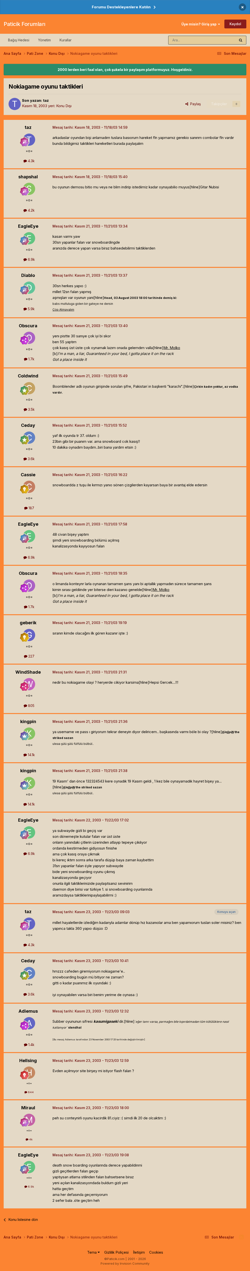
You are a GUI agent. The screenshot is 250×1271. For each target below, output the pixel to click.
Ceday (28, 425)
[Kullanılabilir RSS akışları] (241, 1237)
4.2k (31, 210)
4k (30, 1139)
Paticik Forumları (24, 24)
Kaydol (235, 24)
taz (46, 100)
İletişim (139, 1252)
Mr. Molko (171, 347)
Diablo (28, 275)
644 (30, 1092)
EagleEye (28, 226)
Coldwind (28, 375)
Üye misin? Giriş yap (199, 24)
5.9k (31, 309)
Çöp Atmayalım (63, 309)
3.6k (31, 459)
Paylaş (194, 104)
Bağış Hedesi (18, 40)
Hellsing (28, 1060)
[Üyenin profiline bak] (15, 104)
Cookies (156, 1252)
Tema (92, 1252)
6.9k (31, 259)
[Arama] (240, 40)
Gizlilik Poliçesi (116, 1252)
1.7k (30, 359)
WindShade (28, 672)
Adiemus (28, 1011)
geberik (28, 622)
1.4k (30, 1045)
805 (30, 706)
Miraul (28, 1107)
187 (31, 508)
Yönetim (44, 40)
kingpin (28, 721)
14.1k (31, 755)
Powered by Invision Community (125, 1263)
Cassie (28, 474)
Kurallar (66, 40)
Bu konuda (221, 40)
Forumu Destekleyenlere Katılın (121, 7)
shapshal (28, 176)
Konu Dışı (64, 105)
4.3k (31, 161)
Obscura (28, 325)
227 (30, 656)
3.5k (31, 409)
